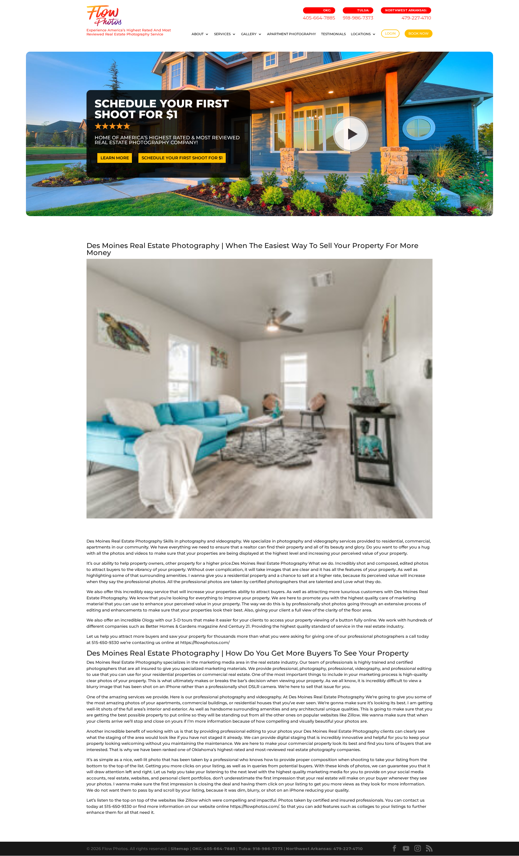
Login (390, 33)
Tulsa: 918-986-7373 (260, 848)
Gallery (249, 34)
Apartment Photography (291, 34)
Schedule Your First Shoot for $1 (182, 157)
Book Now (418, 33)
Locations (361, 34)
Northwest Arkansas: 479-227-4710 (324, 848)
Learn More (115, 157)
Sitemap (180, 848)
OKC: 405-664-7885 (213, 848)
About (198, 34)
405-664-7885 (319, 14)
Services (222, 34)
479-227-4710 (408, 14)
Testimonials (333, 34)
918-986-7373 (358, 14)
